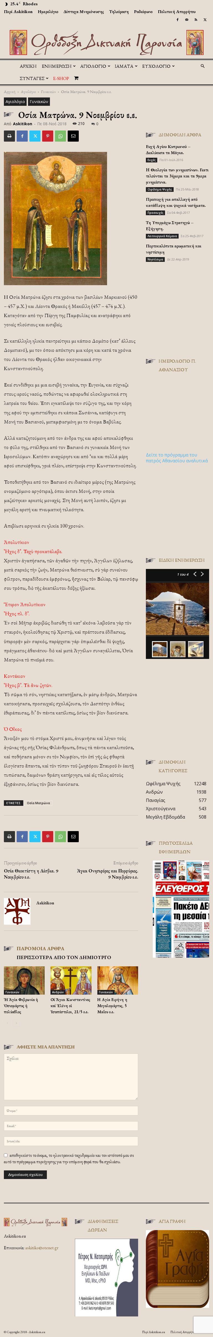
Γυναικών (48, 91)
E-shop (61, 78)
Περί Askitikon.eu (153, 1332)
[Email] (73, 136)
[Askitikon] (106, 42)
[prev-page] (7, 1023)
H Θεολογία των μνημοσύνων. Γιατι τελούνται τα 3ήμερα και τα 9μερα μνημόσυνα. (177, 176)
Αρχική (28, 66)
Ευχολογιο (156, 66)
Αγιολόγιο (28, 91)
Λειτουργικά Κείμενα (162, 236)
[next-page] (16, 1023)
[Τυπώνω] (9, 136)
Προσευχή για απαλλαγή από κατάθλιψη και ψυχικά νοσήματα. (176, 202)
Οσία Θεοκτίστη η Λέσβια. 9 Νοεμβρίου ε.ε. (31, 874)
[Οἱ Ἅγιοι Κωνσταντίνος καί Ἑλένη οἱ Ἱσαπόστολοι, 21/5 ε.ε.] (70, 980)
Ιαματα (124, 66)
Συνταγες (32, 78)
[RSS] (196, 20)
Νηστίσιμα (155, 259)
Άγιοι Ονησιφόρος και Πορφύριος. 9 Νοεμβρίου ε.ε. (107, 874)
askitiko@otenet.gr (42, 1248)
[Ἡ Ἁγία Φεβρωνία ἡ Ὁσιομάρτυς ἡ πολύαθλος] (24, 980)
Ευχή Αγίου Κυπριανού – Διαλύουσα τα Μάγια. (168, 149)
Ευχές (152, 160)
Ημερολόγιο (48, 11)
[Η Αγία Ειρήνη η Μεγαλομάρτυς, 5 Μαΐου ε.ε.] (117, 980)
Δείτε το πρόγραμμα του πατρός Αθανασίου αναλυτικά (177, 458)
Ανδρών (58, 992)
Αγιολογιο (93, 66)
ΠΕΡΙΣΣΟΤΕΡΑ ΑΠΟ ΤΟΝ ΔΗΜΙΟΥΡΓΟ (64, 957)
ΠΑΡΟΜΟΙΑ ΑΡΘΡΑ (40, 948)
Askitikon (22, 123)
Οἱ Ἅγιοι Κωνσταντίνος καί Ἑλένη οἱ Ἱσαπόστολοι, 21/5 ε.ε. (70, 1005)
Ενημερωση (57, 66)
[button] (202, 66)
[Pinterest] (47, 136)
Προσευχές (155, 213)
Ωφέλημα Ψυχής (160, 189)
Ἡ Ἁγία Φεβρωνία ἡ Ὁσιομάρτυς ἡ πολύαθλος (21, 1005)
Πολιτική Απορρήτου (177, 11)
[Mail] (186, 20)
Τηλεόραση (119, 11)
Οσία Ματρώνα (38, 803)
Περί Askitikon (18, 11)
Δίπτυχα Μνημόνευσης (84, 11)
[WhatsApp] (60, 136)
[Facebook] (177, 20)
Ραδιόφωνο (143, 11)
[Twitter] (205, 20)
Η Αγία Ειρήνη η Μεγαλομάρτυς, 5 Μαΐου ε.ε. (112, 1005)
